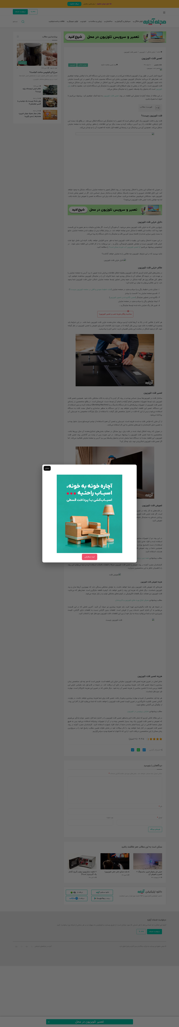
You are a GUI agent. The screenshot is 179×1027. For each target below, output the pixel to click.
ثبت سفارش (90, 557)
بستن (47, 468)
